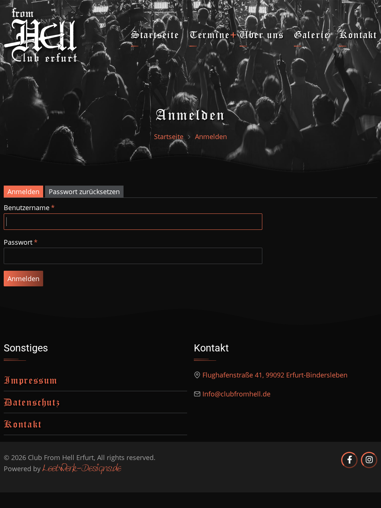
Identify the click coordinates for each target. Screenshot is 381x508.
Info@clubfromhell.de (236, 393)
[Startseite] (40, 33)
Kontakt (358, 34)
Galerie (311, 34)
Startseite (155, 34)
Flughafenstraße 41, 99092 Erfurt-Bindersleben (275, 374)
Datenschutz (32, 402)
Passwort (18, 242)
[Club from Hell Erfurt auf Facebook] (349, 460)
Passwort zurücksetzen (84, 191)
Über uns (262, 34)
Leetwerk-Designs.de (81, 469)
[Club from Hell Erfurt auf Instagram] (369, 460)
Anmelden (23, 191)
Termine (209, 34)
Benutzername (26, 207)
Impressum (31, 380)
